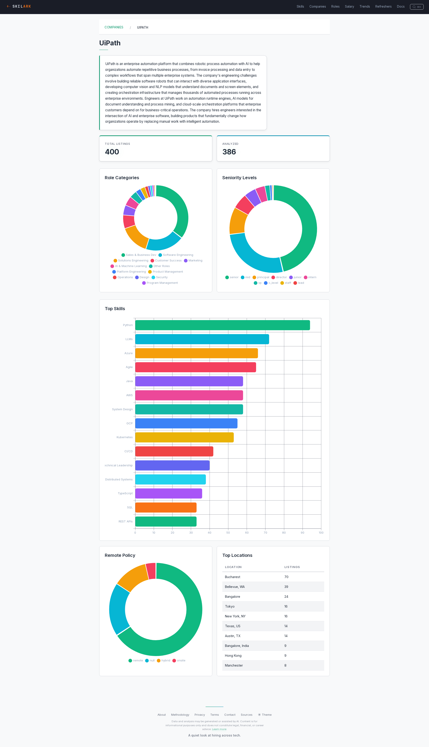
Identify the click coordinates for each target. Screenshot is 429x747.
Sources (246, 714)
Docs (401, 6)
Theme (265, 714)
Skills (300, 6)
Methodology (180, 714)
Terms (214, 714)
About (162, 714)
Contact (230, 714)
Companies (317, 6)
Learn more (219, 729)
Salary (349, 6)
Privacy (200, 714)
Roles (335, 6)
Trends (365, 6)
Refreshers (383, 6)
